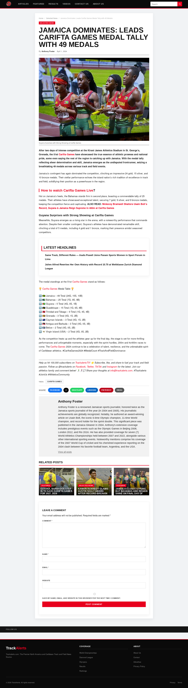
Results (53, 4)
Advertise (137, 662)
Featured (38, 4)
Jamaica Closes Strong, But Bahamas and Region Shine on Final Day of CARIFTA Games (131, 492)
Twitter (90, 366)
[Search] (179, 4)
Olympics (83, 662)
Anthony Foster (48, 51)
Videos (66, 4)
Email (119, 390)
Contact (136, 657)
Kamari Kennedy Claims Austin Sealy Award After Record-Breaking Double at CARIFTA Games (93, 493)
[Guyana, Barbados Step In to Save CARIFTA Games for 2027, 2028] (56, 481)
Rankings (83, 671)
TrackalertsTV (82, 362)
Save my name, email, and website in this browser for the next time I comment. (81, 598)
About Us (98, 4)
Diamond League (86, 657)
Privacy (172, 682)
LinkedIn (92, 390)
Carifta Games (66, 154)
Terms (180, 682)
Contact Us (81, 4)
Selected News (52, 18)
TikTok (98, 366)
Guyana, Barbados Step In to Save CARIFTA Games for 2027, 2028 (56, 491)
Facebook (81, 366)
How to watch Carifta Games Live (67, 190)
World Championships (88, 652)
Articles (23, 4)
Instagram (112, 366)
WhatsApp (77, 390)
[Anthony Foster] (48, 406)
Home (41, 18)
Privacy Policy (139, 666)
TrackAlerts (16, 682)
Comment (47, 520)
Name (45, 554)
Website (46, 580)
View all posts (65, 452)
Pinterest (106, 390)
